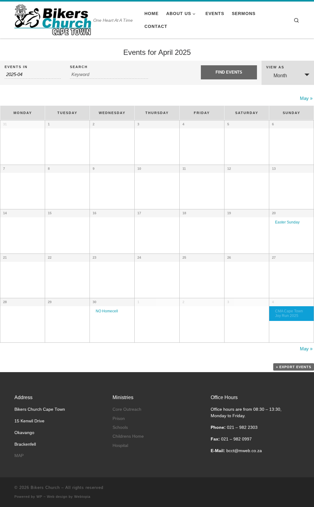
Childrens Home (128, 436)
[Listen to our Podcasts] (298, 489)
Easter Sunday (287, 222)
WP (39, 496)
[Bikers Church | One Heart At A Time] (52, 19)
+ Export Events (293, 367)
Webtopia (82, 496)
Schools (120, 427)
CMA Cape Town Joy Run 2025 (289, 313)
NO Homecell (107, 311)
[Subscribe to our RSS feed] (283, 489)
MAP (19, 455)
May (306, 98)
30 (94, 302)
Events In (16, 67)
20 (274, 213)
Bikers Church (45, 487)
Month (280, 75)
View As (275, 67)
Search (79, 67)
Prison (119, 418)
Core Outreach (127, 409)
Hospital (120, 445)
